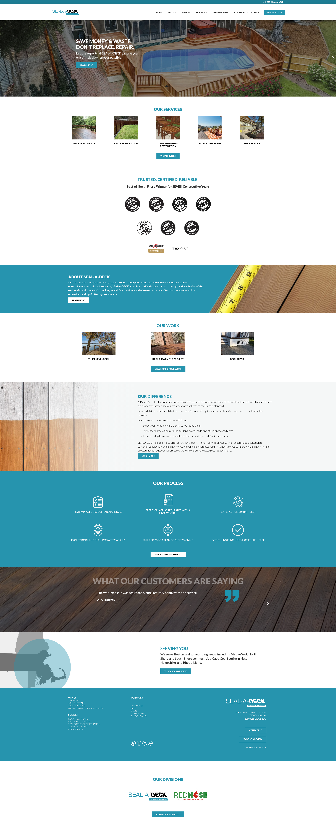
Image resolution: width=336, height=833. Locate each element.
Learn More (86, 65)
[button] (186, 12)
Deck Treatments (78, 718)
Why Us (172, 12)
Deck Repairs (75, 729)
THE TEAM (73, 700)
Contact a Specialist (168, 814)
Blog (134, 711)
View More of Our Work (168, 369)
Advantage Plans (78, 726)
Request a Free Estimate (168, 554)
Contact (256, 12)
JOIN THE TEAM (76, 703)
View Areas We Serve (175, 671)
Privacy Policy (139, 716)
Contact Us (137, 713)
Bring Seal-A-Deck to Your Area (85, 708)
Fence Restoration (79, 721)
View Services (168, 156)
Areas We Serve (220, 12)
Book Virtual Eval (274, 12)
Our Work (201, 12)
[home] (65, 12)
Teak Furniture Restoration (84, 724)
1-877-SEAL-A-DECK (274, 2)
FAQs (133, 708)
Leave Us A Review (252, 739)
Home (159, 12)
